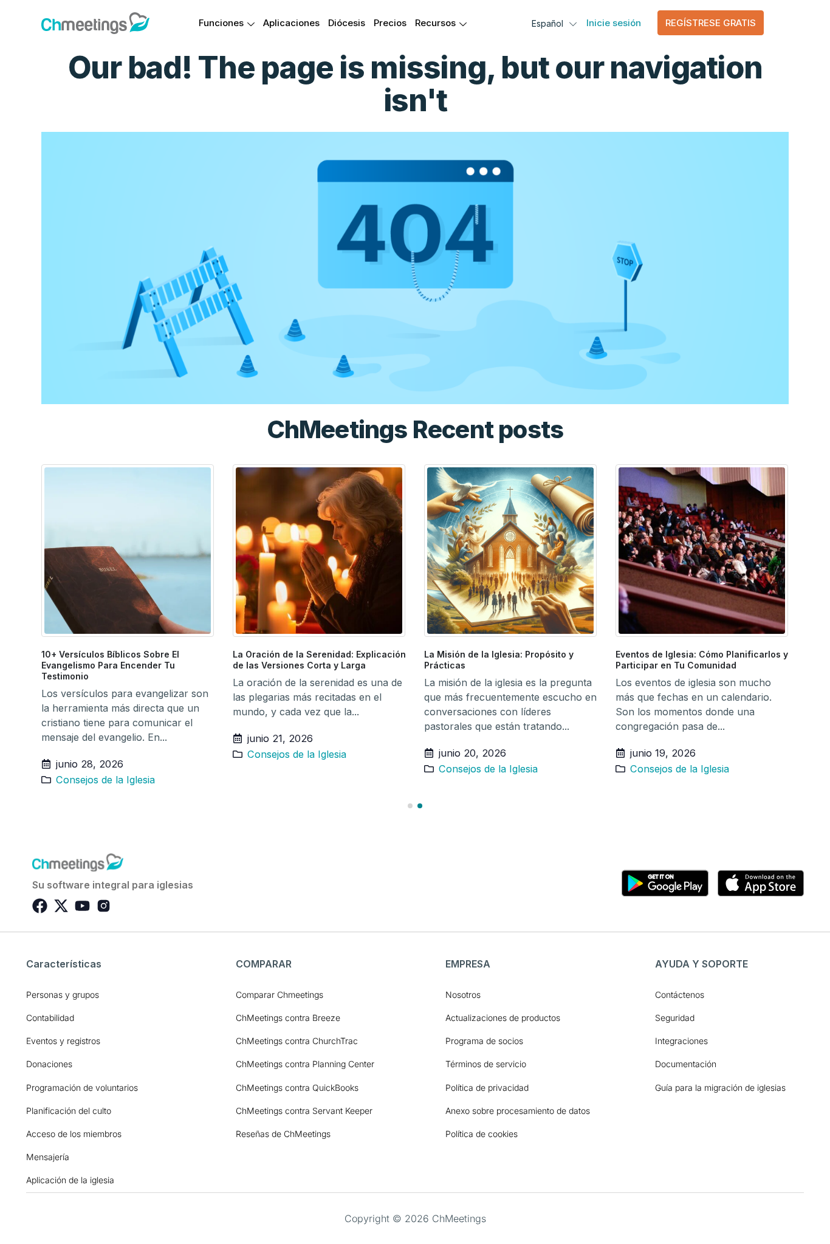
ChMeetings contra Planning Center (305, 1064)
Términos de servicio (485, 1064)
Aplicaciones (291, 23)
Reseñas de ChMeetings (283, 1134)
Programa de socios (484, 1041)
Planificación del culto (68, 1110)
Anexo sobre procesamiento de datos (517, 1110)
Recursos (435, 23)
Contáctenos (679, 994)
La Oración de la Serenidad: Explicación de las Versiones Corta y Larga (319, 659)
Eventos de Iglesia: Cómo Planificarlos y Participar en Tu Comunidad (702, 659)
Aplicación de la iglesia (70, 1180)
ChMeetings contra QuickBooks (297, 1087)
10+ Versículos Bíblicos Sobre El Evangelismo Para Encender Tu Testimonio (110, 665)
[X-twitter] (61, 905)
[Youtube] (82, 905)
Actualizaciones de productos (502, 1017)
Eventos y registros (63, 1041)
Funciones (221, 23)
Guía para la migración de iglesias (720, 1087)
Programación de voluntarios (82, 1087)
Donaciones (49, 1064)
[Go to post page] (127, 550)
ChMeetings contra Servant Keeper (304, 1110)
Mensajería (47, 1157)
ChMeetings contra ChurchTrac (297, 1041)
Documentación (685, 1064)
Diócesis (346, 23)
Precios (390, 23)
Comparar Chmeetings (279, 994)
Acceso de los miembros (74, 1134)
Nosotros (463, 994)
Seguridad (675, 1017)
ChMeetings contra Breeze (288, 1017)
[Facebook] (39, 905)
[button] (410, 805)
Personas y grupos (62, 994)
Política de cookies (481, 1134)
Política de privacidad (487, 1087)
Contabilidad (50, 1017)
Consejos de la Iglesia (105, 780)
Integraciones (681, 1041)
